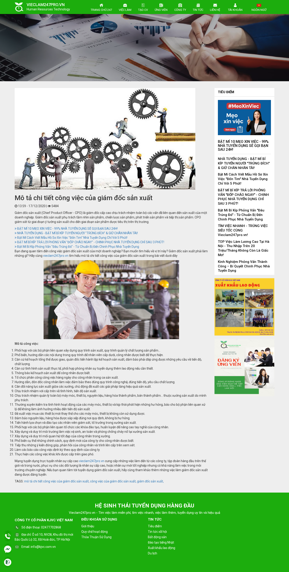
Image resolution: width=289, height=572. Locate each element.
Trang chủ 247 (101, 10)
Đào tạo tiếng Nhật (161, 542)
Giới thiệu (87, 526)
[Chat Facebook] (7, 549)
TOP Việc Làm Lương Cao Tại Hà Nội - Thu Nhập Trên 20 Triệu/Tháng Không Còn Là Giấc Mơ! (243, 248)
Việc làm (125, 10)
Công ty (180, 10)
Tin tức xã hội (157, 531)
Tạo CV (143, 10)
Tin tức (198, 10)
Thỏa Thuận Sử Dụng (96, 537)
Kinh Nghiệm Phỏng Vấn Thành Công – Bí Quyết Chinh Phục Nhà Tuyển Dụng (244, 266)
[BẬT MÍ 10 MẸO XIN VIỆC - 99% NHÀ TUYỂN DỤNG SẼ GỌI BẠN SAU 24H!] (244, 117)
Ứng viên (161, 10)
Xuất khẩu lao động (161, 547)
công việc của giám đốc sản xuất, (113, 481)
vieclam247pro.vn (55, 255)
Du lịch (152, 553)
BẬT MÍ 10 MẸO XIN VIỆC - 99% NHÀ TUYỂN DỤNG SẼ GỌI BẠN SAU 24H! (67, 228)
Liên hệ (215, 10)
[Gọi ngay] (7, 536)
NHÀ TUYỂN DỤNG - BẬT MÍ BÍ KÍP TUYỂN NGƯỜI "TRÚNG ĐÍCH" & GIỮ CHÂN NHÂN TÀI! (77, 233)
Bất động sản (157, 537)
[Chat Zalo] (7, 562)
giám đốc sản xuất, (150, 481)
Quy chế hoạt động (94, 531)
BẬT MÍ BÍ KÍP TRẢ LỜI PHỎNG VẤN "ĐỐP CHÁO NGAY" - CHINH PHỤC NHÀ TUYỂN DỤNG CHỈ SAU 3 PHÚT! (90, 242)
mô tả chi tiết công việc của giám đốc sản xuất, (56, 481)
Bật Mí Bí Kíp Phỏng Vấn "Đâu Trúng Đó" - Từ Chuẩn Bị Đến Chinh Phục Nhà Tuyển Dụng (77, 246)
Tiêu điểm (226, 92)
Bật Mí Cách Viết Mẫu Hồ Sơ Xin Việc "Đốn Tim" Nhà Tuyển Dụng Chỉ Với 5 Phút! (71, 237)
